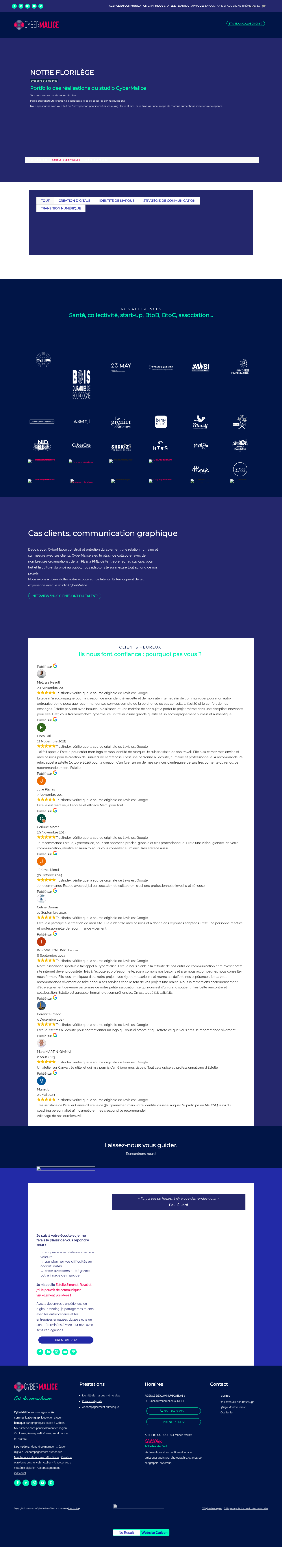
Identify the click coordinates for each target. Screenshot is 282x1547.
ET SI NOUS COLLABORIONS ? (245, 23)
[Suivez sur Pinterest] (40, 6)
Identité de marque (116, 201)
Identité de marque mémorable (101, 1395)
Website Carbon (154, 1532)
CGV (204, 1508)
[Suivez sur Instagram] (27, 6)
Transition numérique (61, 208)
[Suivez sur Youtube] (34, 6)
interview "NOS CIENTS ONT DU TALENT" (65, 596)
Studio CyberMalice (66, 159)
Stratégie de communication (169, 201)
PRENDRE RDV (66, 1340)
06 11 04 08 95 (174, 1411)
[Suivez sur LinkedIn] (21, 6)
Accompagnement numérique (100, 1407)
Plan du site (73, 1508)
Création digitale (74, 201)
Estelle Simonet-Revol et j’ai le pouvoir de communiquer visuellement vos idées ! (64, 1290)
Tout (45, 201)
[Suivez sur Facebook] (14, 6)
